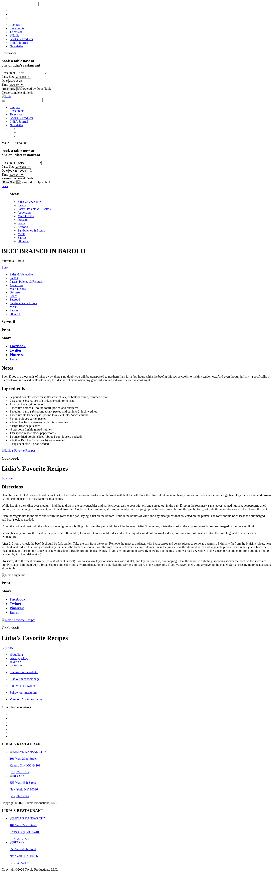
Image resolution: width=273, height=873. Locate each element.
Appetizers (24, 212)
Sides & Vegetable (29, 201)
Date (5, 80)
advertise (15, 661)
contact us (16, 665)
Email (14, 359)
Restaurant (8, 73)
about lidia (16, 654)
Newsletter (16, 46)
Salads (22, 205)
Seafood (23, 227)
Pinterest (17, 355)
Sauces (22, 237)
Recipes (15, 24)
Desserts (23, 219)
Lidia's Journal (19, 42)
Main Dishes (26, 216)
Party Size (8, 76)
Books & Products (21, 39)
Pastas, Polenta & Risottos (34, 209)
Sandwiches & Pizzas (31, 230)
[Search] (3, 101)
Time (5, 84)
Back (5, 186)
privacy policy (19, 658)
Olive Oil (23, 241)
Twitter (15, 350)
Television (16, 32)
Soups (21, 223)
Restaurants (17, 28)
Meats (21, 234)
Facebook (18, 346)
